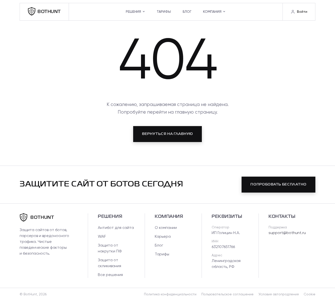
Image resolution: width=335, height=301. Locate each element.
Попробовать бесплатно (278, 184)
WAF (102, 237)
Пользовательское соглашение (227, 294)
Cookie (309, 294)
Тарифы (164, 11)
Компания (212, 11)
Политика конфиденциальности (170, 294)
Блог (187, 11)
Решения (133, 11)
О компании (166, 228)
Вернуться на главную (167, 133)
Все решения (110, 275)
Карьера (163, 237)
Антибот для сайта (116, 228)
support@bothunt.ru (287, 233)
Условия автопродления (278, 294)
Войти (302, 11)
